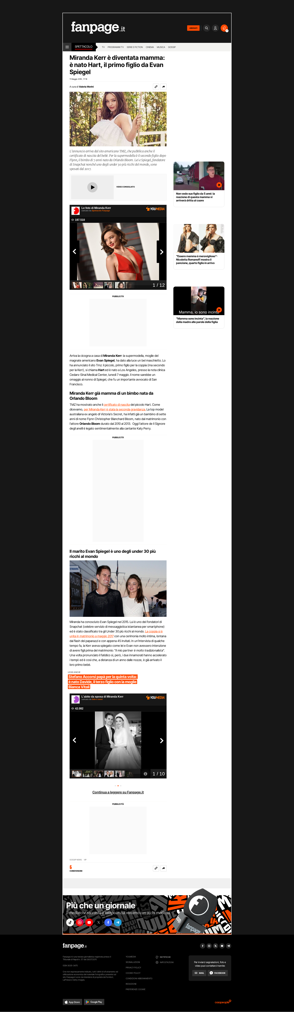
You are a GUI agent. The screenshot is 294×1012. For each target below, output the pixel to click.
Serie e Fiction (135, 47)
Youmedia (131, 956)
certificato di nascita (117, 404)
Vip (85, 860)
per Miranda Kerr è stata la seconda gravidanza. (115, 409)
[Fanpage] (75, 946)
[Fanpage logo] (94, 28)
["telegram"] (118, 922)
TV (103, 47)
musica (161, 47)
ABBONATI (193, 28)
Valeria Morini (86, 86)
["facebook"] (108, 922)
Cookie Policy (133, 973)
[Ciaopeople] (223, 1002)
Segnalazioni (133, 962)
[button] (163, 87)
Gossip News (76, 860)
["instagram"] (80, 922)
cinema (150, 47)
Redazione (131, 984)
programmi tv (116, 47)
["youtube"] (89, 922)
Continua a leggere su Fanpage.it (118, 792)
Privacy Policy (133, 967)
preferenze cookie (135, 989)
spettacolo (83, 46)
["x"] (99, 922)
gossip (172, 47)
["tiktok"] (70, 922)
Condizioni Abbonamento (139, 978)
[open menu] (67, 47)
